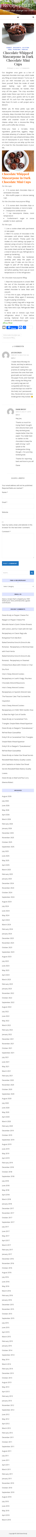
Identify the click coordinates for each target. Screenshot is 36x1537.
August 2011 (6, 1451)
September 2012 (8, 1410)
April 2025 (6, 865)
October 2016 (7, 1268)
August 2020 (6, 1098)
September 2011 (8, 1446)
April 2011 (6, 1465)
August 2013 (6, 1382)
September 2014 (8, 1355)
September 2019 (8, 1140)
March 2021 (6, 1071)
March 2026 (6, 819)
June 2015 (5, 1327)
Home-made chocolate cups (11, 335)
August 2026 (6, 796)
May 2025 (5, 860)
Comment (6, 531)
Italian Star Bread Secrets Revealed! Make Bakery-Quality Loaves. (16, 768)
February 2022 (7, 1030)
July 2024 (5, 906)
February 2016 (7, 1295)
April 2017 (6, 1240)
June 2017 (5, 1231)
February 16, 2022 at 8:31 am (20, 355)
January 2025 (7, 879)
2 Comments (24, 68)
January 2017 (7, 1254)
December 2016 (8, 1259)
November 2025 (8, 837)
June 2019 (5, 1149)
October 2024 (7, 892)
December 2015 (8, 1304)
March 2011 (6, 1469)
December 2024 (8, 883)
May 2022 (5, 1021)
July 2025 (5, 851)
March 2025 (6, 870)
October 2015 (7, 1314)
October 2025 (7, 842)
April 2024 (6, 920)
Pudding (16, 49)
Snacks (25, 49)
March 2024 (6, 924)
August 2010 (6, 1497)
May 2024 (5, 915)
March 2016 (6, 1291)
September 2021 (8, 1053)
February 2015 (7, 1341)
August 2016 (6, 1272)
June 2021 (5, 1062)
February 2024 (7, 929)
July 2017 (5, 1227)
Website (5, 512)
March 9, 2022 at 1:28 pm (23, 412)
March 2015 (6, 1337)
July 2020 (5, 1103)
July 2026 (5, 801)
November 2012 (8, 1405)
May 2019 (5, 1153)
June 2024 (5, 911)
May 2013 (5, 1387)
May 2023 (5, 970)
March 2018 (6, 1199)
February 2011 (7, 1474)
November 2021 (8, 1044)
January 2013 (7, 1401)
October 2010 (7, 1488)
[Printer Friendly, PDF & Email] (7, 323)
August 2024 (6, 902)
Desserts (17, 47)
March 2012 (6, 1428)
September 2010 (8, 1492)
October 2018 (7, 1172)
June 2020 (5, 1108)
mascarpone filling (8, 338)
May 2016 (5, 1286)
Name (5, 492)
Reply (13, 358)
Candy (9, 47)
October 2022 (7, 998)
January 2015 (7, 1346)
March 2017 (6, 1245)
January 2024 (7, 934)
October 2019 (7, 1135)
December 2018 (8, 1167)
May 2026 (5, 810)
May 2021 (5, 1066)
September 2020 (8, 1094)
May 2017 (5, 1236)
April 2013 (6, 1391)
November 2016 (8, 1263)
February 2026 (7, 824)
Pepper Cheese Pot (21, 615)
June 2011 (5, 1460)
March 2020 (6, 1121)
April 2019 (6, 1158)
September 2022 (8, 1002)
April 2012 (6, 1424)
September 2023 (8, 952)
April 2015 (6, 1332)
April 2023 (6, 975)
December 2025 (8, 833)
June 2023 (5, 966)
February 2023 (7, 984)
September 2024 (8, 897)
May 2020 (5, 1112)
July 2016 (5, 1277)
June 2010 (5, 1506)
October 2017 (7, 1218)
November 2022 (8, 993)
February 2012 (7, 1433)
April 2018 (6, 1195)
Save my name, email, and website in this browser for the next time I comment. (17, 526)
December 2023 (8, 938)
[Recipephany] (18, 5)
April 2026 (6, 815)
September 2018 (8, 1176)
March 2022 (6, 1025)
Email (4, 502)
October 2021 (7, 1048)
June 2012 (5, 1414)
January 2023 (7, 989)
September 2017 (8, 1222)
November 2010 (8, 1483)
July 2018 (5, 1181)
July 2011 (5, 1456)
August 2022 (6, 1007)
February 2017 (7, 1250)
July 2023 (5, 961)
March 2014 (6, 1364)
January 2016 (7, 1300)
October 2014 (7, 1350)
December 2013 (8, 1373)
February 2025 (7, 874)
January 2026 (7, 828)
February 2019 (7, 1163)
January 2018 (7, 1204)
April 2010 (6, 1515)
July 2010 (5, 1501)
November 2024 (8, 888)
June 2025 (5, 856)
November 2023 (8, 943)
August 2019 (6, 1144)
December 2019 (8, 1131)
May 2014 (5, 1359)
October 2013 (7, 1378)
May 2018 (5, 1190)
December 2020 (8, 1080)
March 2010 (6, 1520)
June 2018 (5, 1185)
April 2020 (6, 1117)
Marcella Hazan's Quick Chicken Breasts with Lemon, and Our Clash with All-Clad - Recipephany (17, 628)
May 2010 (5, 1511)
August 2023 (6, 957)
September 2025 (8, 847)
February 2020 (7, 1126)
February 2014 (7, 1369)
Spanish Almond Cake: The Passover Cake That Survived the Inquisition (16, 696)
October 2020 (7, 1089)
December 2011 (8, 1437)
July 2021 (5, 1057)
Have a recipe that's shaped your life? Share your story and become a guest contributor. (16, 601)
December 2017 (8, 1208)
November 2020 (8, 1085)
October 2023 (7, 947)
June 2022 (5, 1016)
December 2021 (8, 1039)
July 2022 (5, 1011)
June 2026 (5, 805)
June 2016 (5, 1282)
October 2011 (7, 1442)
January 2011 (7, 1478)
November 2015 (8, 1309)
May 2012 (5, 1419)
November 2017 (8, 1213)
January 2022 (7, 1034)
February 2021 (7, 1076)
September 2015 (8, 1318)
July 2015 (5, 1323)
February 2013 (7, 1396)
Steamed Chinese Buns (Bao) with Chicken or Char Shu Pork (17, 664)
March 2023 (6, 979)
